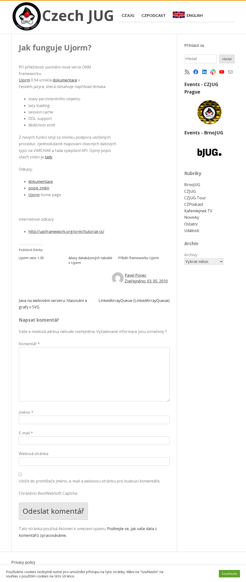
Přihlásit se (194, 45)
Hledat (227, 59)
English (195, 15)
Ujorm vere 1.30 (31, 258)
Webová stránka (33, 453)
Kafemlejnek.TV (198, 210)
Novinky (191, 217)
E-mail (26, 433)
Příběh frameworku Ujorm (138, 258)
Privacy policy (23, 562)
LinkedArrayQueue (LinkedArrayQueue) (134, 300)
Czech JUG (78, 15)
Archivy (190, 254)
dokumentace (65, 80)
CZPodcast (153, 15)
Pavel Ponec (135, 275)
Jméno (26, 412)
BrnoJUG (192, 184)
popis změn (38, 188)
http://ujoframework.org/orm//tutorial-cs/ (66, 231)
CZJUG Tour (195, 197)
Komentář (29, 343)
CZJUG (128, 15)
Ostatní (190, 224)
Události (191, 230)
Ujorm (24, 80)
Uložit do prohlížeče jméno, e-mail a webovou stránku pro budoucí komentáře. (89, 481)
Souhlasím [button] (229, 573)
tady (48, 157)
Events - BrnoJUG (203, 133)
